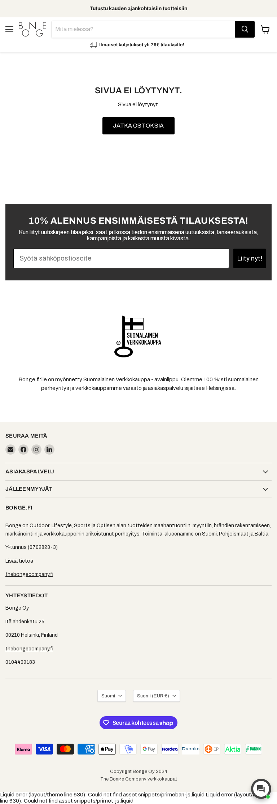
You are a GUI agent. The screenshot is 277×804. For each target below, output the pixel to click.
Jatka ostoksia (138, 125)
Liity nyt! (249, 258)
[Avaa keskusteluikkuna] (261, 789)
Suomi (108, 695)
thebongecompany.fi (29, 574)
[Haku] (245, 29)
